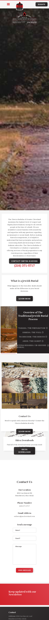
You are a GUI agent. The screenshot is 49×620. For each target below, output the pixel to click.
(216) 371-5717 (24, 265)
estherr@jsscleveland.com (24, 516)
